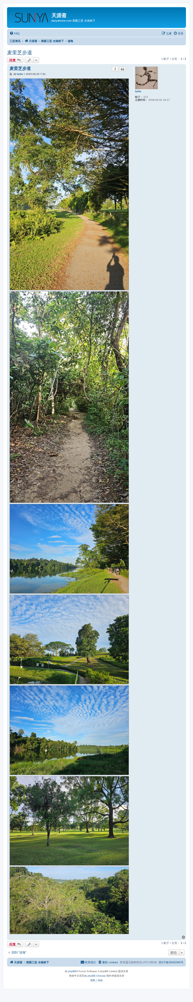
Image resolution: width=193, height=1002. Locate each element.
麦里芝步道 (19, 52)
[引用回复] (122, 69)
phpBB (72, 971)
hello (138, 91)
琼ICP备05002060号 (171, 962)
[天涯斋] (30, 16)
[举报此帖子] (115, 69)
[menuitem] (15, 33)
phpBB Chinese (96, 975)
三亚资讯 (15, 40)
